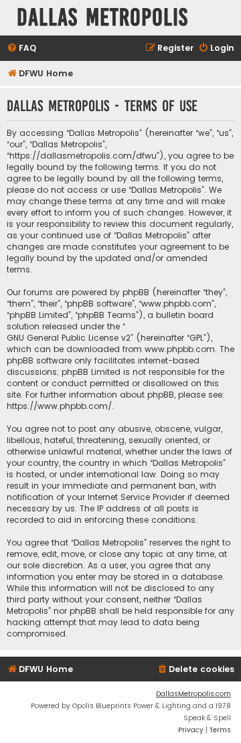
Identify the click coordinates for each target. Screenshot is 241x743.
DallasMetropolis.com (193, 694)
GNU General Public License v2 (69, 337)
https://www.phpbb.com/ (59, 406)
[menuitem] (21, 48)
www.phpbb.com (180, 349)
